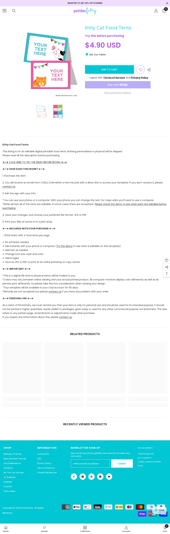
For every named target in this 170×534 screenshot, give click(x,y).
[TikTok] (100, 476)
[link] (22, 399)
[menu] (4, 11)
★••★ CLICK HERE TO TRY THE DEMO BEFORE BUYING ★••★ (34, 162)
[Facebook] (74, 476)
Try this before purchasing (104, 36)
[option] (49, 61)
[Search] (14, 11)
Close (167, 3)
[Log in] (156, 10)
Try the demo (65, 246)
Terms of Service (114, 77)
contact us (8, 186)
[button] (47, 472)
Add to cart (109, 69)
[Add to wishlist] (140, 70)
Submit (122, 463)
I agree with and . (119, 77)
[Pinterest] (91, 476)
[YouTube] (109, 476)
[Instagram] (83, 476)
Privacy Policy (139, 77)
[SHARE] (148, 70)
